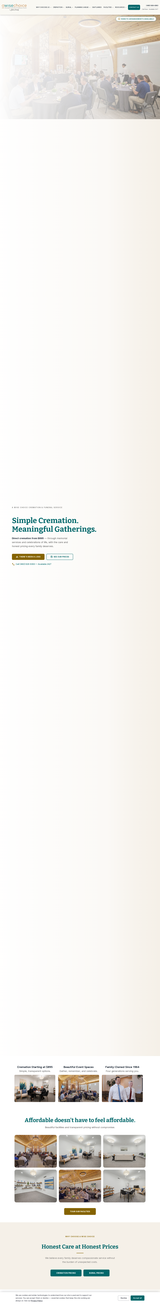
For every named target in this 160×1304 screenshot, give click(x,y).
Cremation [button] (58, 7)
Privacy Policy (37, 1301)
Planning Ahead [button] (82, 7)
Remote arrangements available (136, 19)
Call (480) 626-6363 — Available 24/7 (31, 564)
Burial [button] (68, 7)
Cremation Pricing (66, 1273)
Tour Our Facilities (80, 1211)
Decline (124, 1298)
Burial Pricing (96, 1273)
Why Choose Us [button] (43, 7)
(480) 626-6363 (152, 5)
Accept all (137, 1298)
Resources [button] (120, 7)
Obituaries (97, 7)
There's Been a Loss (28, 557)
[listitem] (35, 1151)
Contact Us (134, 7)
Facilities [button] (108, 7)
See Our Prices (59, 557)
